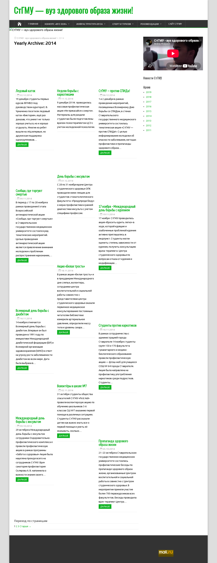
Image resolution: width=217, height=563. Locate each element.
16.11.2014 (67, 270)
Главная (33, 23)
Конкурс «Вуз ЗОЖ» (56, 24)
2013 (148, 120)
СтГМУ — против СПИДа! (114, 90)
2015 (148, 111)
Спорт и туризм (121, 24)
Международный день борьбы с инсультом (30, 420)
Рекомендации (150, 24)
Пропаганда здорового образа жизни (113, 443)
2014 (148, 116)
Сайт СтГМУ (175, 23)
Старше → (25, 526)
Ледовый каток (25, 90)
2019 (148, 92)
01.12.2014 (67, 181)
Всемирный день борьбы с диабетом (32, 312)
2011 (148, 130)
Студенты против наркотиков (117, 325)
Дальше (22, 144)
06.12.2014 (109, 95)
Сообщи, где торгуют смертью (29, 192)
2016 (148, 106)
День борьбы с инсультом (73, 176)
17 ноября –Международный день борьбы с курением (117, 208)
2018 (148, 97)
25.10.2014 (109, 449)
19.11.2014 (109, 214)
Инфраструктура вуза (89, 24)
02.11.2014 (67, 390)
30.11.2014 (26, 198)
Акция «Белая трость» (71, 266)
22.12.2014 (26, 95)
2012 (148, 125)
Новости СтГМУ (152, 77)
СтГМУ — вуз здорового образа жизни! (73, 10)
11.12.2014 (67, 98)
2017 (148, 101)
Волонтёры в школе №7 (72, 386)
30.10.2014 (26, 426)
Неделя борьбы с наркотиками (68, 92)
